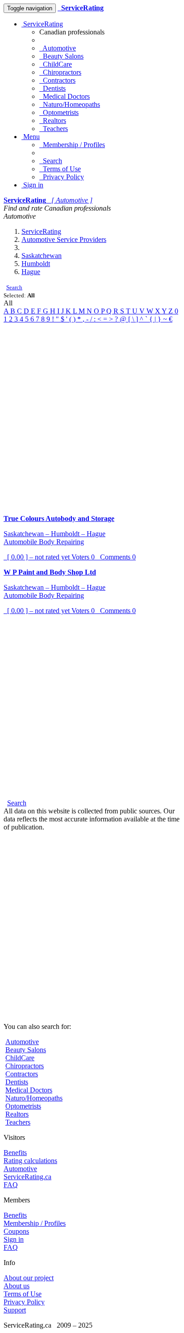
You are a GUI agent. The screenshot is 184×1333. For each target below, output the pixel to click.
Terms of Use (60, 169)
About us (16, 1286)
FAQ (11, 1185)
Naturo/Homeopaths (69, 104)
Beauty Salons (61, 56)
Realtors (52, 120)
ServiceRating (42, 24)
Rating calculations (30, 1160)
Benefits (15, 1152)
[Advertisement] (92, 415)
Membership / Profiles (72, 144)
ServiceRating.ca (27, 1177)
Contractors (57, 80)
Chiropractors (60, 72)
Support (15, 1310)
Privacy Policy (61, 177)
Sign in (32, 185)
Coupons (16, 1231)
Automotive (57, 48)
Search (50, 161)
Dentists (52, 88)
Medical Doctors (64, 96)
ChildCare (55, 64)
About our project (29, 1278)
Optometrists (59, 112)
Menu (30, 136)
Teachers (53, 128)
